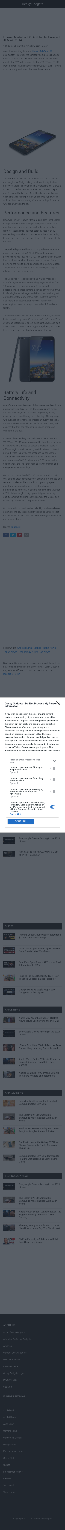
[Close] (59, 704)
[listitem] (32, 761)
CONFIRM (20, 821)
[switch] (52, 768)
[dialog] (32, 765)
